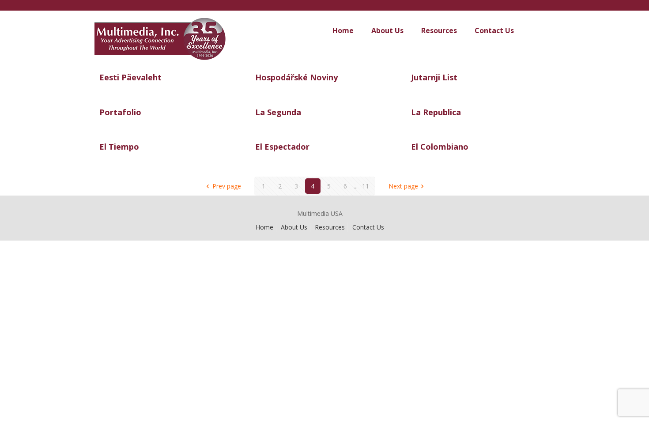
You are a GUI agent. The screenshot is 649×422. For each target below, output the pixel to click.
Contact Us (368, 227)
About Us (294, 227)
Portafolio (120, 112)
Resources (330, 227)
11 (365, 186)
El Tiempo (119, 146)
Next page (403, 186)
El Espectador (282, 146)
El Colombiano (439, 146)
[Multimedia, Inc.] (181, 48)
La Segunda (278, 112)
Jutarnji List (434, 77)
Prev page (226, 186)
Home (264, 227)
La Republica (436, 112)
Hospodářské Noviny (296, 77)
